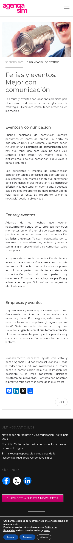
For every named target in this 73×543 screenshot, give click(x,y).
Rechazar (27, 537)
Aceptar (11, 537)
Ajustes (44, 537)
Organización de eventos (43, 62)
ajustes (45, 530)
